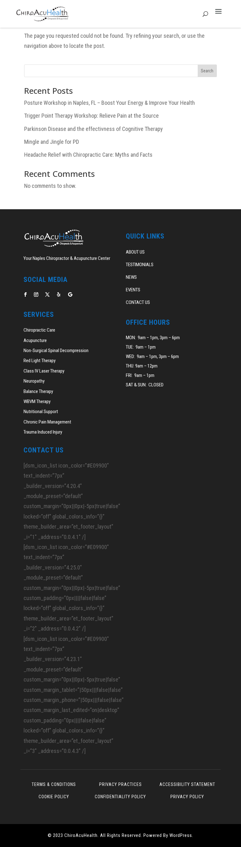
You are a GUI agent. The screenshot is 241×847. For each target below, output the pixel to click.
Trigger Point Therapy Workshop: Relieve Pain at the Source (91, 115)
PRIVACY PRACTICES (120, 784)
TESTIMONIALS (139, 264)
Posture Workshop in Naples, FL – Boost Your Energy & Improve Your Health (109, 102)
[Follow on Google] (70, 294)
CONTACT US (138, 302)
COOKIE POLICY (54, 796)
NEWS (131, 277)
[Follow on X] (47, 294)
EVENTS (133, 290)
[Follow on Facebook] (25, 294)
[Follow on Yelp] (58, 294)
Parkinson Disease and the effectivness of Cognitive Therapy (93, 129)
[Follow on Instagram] (36, 294)
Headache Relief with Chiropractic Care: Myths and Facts (88, 154)
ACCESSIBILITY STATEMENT (187, 784)
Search (207, 70)
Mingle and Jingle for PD (51, 141)
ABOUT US (135, 252)
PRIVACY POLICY (187, 796)
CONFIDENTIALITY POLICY (120, 796)
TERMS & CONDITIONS (54, 784)
